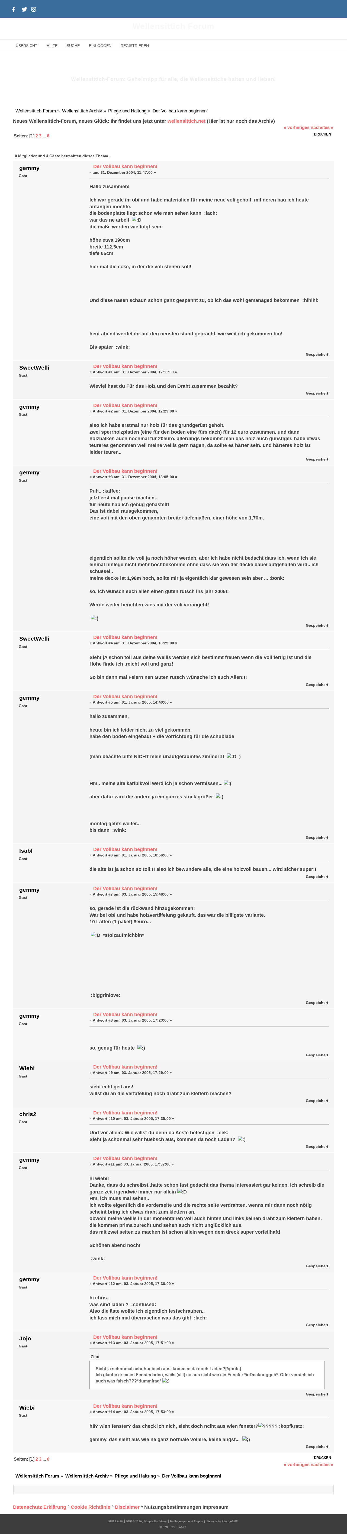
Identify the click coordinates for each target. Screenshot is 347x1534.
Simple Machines (155, 1521)
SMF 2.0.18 (115, 1521)
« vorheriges (297, 127)
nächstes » (322, 127)
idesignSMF (229, 1521)
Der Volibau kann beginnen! (125, 166)
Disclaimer (127, 1507)
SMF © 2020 (134, 1521)
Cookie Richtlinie (90, 1507)
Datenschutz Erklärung (39, 1507)
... (45, 136)
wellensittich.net (186, 121)
